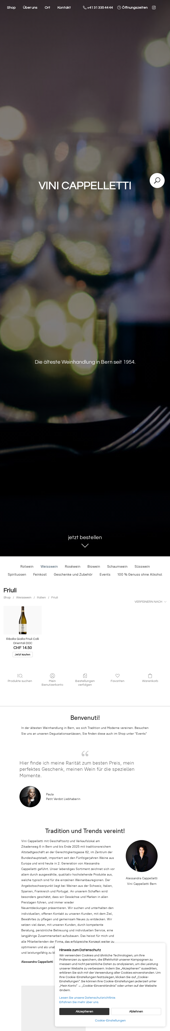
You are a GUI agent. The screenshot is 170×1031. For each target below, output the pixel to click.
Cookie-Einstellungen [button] (110, 1020)
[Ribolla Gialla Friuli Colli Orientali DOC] (23, 620)
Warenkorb (150, 681)
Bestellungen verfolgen (85, 683)
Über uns (30, 7)
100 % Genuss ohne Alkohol (140, 574)
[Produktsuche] (157, 180)
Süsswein (142, 566)
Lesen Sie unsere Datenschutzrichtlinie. (87, 997)
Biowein (93, 566)
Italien (41, 597)
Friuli (54, 597)
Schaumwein (117, 566)
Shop (11, 7)
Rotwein (26, 566)
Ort (47, 7)
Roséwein (72, 566)
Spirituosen (17, 574)
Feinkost (40, 574)
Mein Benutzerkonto (52, 683)
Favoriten (117, 681)
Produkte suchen (20, 681)
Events (105, 574)
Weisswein (49, 566)
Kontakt (64, 7)
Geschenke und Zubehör (73, 574)
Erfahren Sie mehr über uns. (79, 1002)
